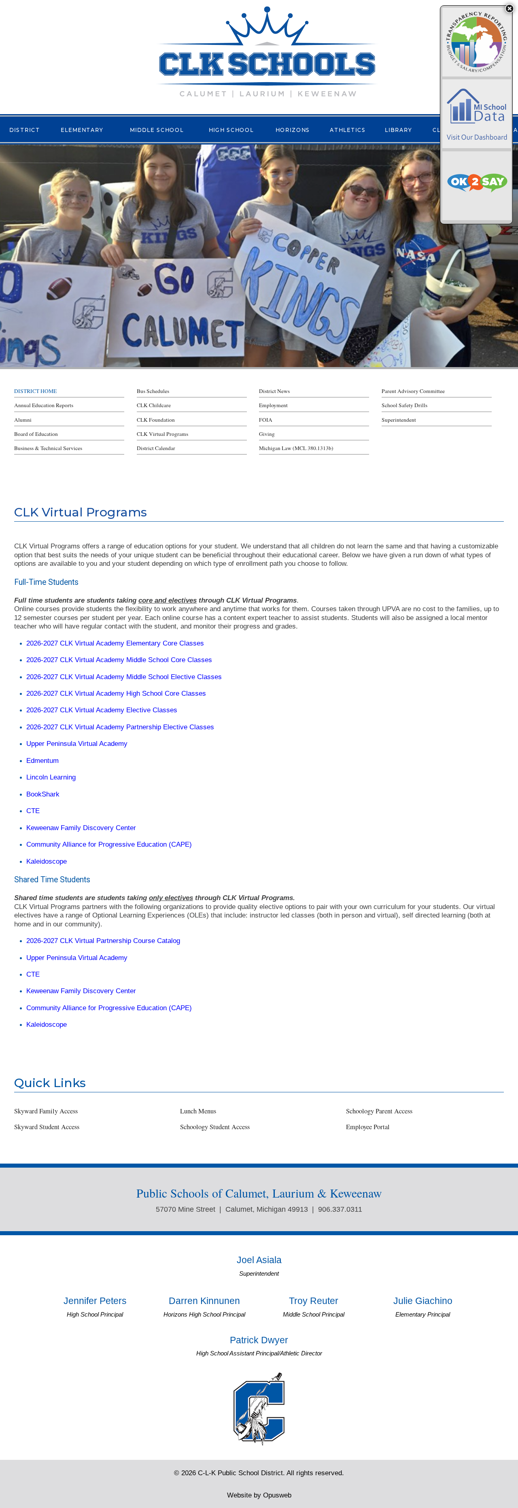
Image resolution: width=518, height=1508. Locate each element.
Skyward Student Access (46, 1126)
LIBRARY (398, 129)
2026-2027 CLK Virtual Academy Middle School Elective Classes (124, 676)
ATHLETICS (348, 129)
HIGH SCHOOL (231, 129)
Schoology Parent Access (379, 1111)
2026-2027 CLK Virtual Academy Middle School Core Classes (119, 659)
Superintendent (399, 419)
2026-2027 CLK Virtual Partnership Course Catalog (103, 940)
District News (274, 391)
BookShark (42, 794)
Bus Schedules (153, 391)
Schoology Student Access (215, 1126)
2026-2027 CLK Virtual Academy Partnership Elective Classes (120, 727)
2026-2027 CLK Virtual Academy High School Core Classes (116, 693)
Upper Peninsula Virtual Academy (76, 743)
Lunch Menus (198, 1111)
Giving (267, 434)
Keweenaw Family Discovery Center (81, 827)
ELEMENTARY (82, 129)
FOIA (265, 419)
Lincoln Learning (51, 777)
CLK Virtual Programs (162, 434)
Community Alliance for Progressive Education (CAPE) (109, 844)
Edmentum (42, 760)
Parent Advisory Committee (413, 391)
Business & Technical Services (48, 448)
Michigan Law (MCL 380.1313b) (296, 448)
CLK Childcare (154, 405)
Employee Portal (368, 1126)
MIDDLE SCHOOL (157, 129)
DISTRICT (24, 129)
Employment (273, 405)
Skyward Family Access (46, 1111)
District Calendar (156, 448)
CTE (33, 810)
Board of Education (36, 434)
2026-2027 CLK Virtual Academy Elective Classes (101, 710)
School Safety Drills (404, 405)
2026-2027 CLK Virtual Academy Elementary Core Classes (115, 643)
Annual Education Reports (43, 405)
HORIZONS (293, 129)
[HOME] (267, 51)
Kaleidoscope (46, 861)
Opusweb (259, 1495)
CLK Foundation (156, 419)
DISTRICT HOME (35, 391)
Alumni (23, 419)
